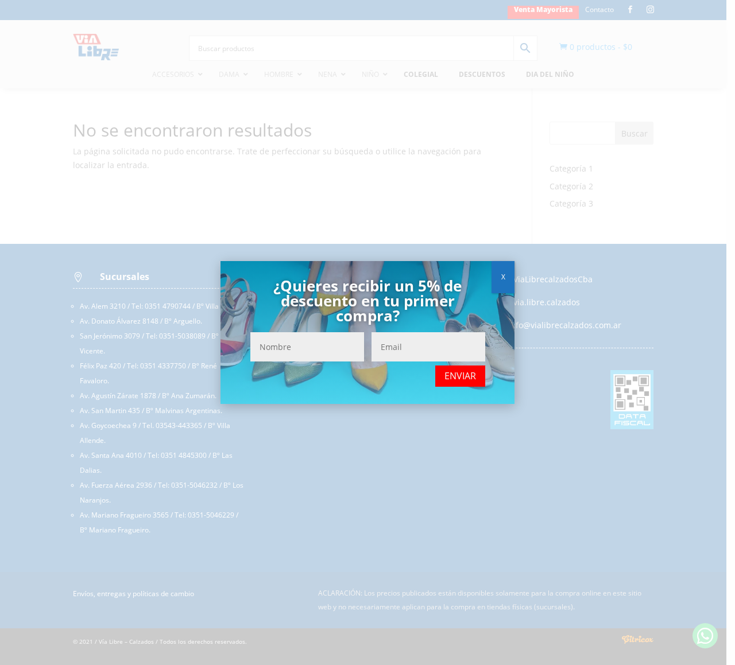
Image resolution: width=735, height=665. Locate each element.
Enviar (460, 376)
